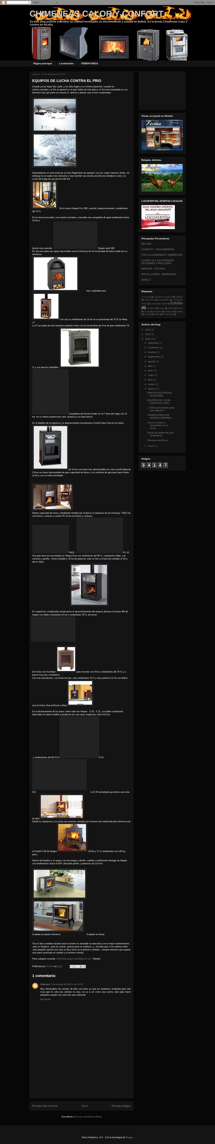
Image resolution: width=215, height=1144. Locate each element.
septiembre (154, 356)
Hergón (171, 308)
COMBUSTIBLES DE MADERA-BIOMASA (159, 416)
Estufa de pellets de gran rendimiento (160, 434)
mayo (151, 375)
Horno (180, 308)
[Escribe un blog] (74, 966)
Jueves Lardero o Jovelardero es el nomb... (157, 425)
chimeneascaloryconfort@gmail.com (73, 958)
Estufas (176, 303)
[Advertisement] (81, 1074)
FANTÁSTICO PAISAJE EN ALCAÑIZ (159, 394)
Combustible (163, 300)
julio (150, 366)
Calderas (179, 297)
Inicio (84, 1105)
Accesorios (146, 297)
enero (151, 446)
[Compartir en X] (77, 966)
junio (151, 370)
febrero (152, 388)
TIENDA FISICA (89, 63)
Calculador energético (163, 297)
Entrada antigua (121, 1105)
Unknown (45, 984)
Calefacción (149, 300)
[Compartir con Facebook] (81, 966)
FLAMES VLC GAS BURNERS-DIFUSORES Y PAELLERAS (157, 262)
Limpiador (157, 312)
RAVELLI (146, 279)
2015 (148, 329)
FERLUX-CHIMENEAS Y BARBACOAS (161, 254)
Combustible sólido (158, 304)
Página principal (42, 63)
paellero (179, 312)
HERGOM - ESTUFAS (153, 268)
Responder (45, 999)
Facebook (151, 308)
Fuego (161, 308)
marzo (151, 384)
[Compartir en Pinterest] (84, 966)
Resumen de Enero (157, 440)
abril (150, 379)
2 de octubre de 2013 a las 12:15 (67, 984)
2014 (148, 334)
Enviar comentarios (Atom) (89, 1116)
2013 (148, 339)
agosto (152, 361)
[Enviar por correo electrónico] (71, 966)
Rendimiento (168, 314)
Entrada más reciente (45, 1105)
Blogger (129, 1137)
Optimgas (169, 312)
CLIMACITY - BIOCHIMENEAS (157, 249)
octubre (152, 352)
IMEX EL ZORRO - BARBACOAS (158, 274)
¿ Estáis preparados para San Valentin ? (160, 409)
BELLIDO (146, 243)
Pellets (157, 314)
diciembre (153, 342)
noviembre (154, 347)
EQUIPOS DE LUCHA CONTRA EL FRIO (158, 401)
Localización (66, 63)
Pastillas (147, 314)
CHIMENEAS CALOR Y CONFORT (97, 13)
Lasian (147, 312)
